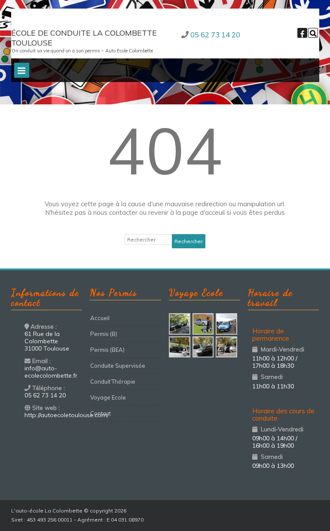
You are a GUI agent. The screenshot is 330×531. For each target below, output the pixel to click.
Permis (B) (103, 333)
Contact (100, 413)
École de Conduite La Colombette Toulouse (84, 38)
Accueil (100, 317)
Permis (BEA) (107, 349)
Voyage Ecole (108, 397)
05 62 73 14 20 (215, 34)
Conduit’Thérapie (112, 381)
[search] (313, 33)
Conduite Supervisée (117, 365)
